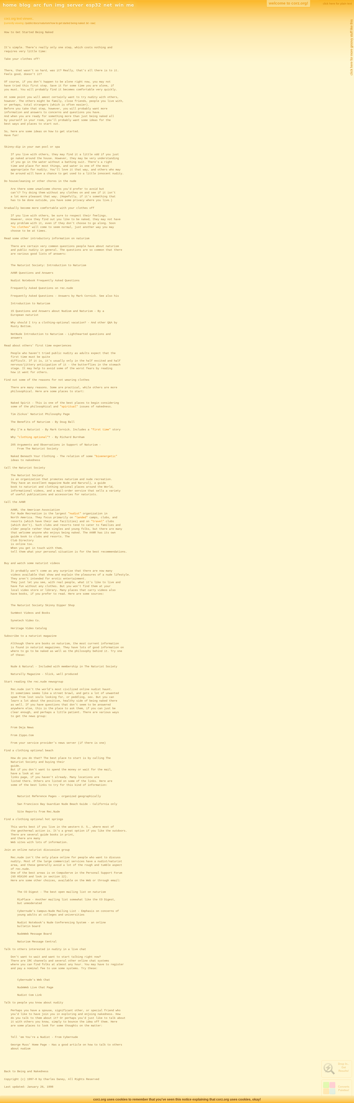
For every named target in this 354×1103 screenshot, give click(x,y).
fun (48, 5)
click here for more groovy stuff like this (351, 47)
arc (37, 5)
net (107, 5)
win (119, 5)
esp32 (93, 5)
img (60, 5)
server (75, 5)
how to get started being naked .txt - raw (73, 23)
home (10, 5)
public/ (29, 23)
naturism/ (45, 23)
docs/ (37, 23)
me (130, 5)
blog (25, 5)
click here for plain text (337, 3)
